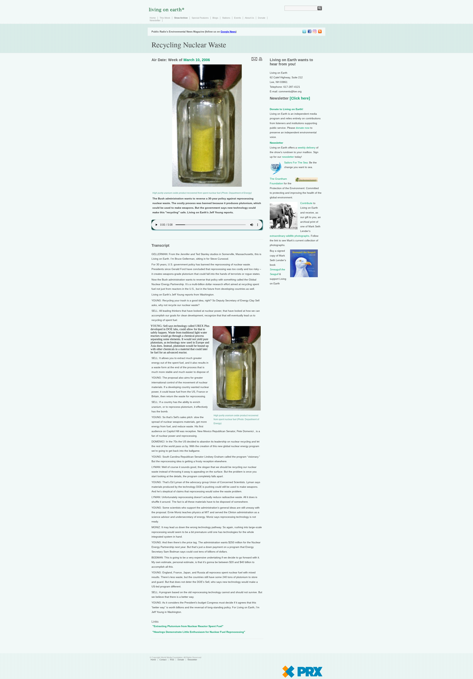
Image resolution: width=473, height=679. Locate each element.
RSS (172, 660)
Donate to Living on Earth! (286, 109)
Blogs (215, 18)
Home (153, 18)
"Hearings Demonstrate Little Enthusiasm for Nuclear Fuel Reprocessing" (198, 631)
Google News (228, 31)
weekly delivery (306, 147)
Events (237, 18)
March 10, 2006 (196, 60)
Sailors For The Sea (296, 162)
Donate (261, 18)
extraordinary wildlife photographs (289, 235)
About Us (249, 18)
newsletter (288, 156)
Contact (162, 660)
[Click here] (299, 98)
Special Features (200, 18)
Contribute (306, 203)
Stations (226, 18)
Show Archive (181, 18)
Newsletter (155, 20)
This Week (165, 18)
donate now (302, 127)
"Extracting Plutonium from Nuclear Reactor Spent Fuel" (187, 626)
